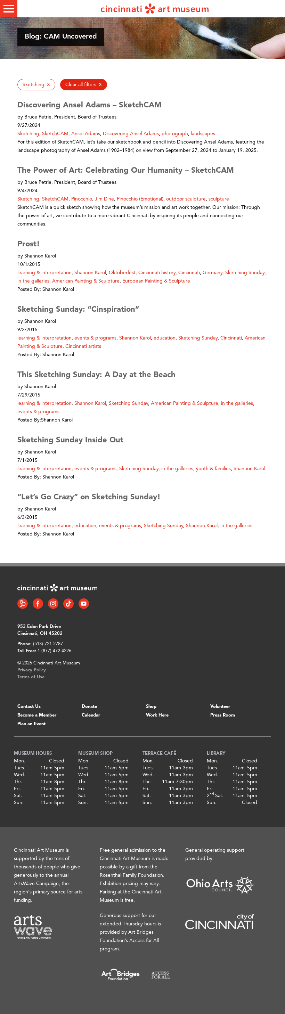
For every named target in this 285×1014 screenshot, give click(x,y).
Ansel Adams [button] (85, 133)
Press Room (222, 715)
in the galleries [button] (33, 281)
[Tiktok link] (68, 603)
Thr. (18, 781)
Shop (151, 706)
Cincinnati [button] (189, 272)
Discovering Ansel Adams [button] (131, 133)
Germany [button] (212, 272)
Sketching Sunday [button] (244, 272)
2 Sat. (215, 795)
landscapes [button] (203, 133)
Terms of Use (30, 677)
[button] (36, 84)
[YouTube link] (84, 603)
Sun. (19, 802)
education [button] (165, 338)
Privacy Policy (31, 670)
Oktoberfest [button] (122, 272)
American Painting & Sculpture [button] (86, 281)
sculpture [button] (219, 199)
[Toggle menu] (8, 8)
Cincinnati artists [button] (83, 346)
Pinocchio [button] (81, 199)
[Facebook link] (38, 603)
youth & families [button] (213, 468)
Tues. (19, 768)
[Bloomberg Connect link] (22, 603)
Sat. (18, 795)
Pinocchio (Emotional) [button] (140, 199)
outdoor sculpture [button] (186, 199)
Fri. (17, 788)
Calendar (91, 715)
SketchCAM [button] (55, 133)
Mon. (19, 761)
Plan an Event (31, 724)
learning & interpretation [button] (44, 272)
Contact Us (29, 706)
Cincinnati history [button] (157, 272)
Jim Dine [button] (104, 199)
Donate (89, 706)
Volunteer (220, 706)
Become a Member (36, 715)
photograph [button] (175, 133)
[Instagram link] (53, 603)
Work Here (157, 715)
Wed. (19, 774)
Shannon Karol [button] (90, 272)
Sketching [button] (28, 133)
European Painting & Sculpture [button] (156, 281)
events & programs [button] (95, 338)
